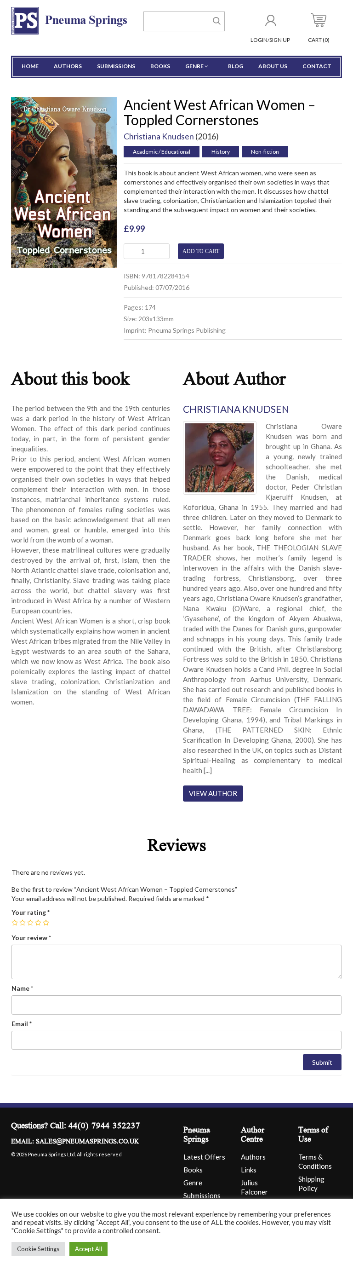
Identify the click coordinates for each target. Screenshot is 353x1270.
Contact (316, 66)
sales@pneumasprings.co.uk (87, 1142)
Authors (68, 66)
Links (248, 1170)
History (220, 151)
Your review (31, 937)
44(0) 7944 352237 (104, 1126)
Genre (194, 66)
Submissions (116, 66)
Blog (235, 66)
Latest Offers (204, 1157)
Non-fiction (265, 151)
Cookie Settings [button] (38, 1249)
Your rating (30, 912)
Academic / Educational (161, 151)
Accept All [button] (88, 1249)
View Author (213, 793)
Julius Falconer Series (254, 1191)
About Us (272, 66)
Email (21, 1024)
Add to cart (200, 251)
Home (30, 66)
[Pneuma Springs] (69, 20)
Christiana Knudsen (159, 136)
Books (160, 66)
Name (22, 988)
